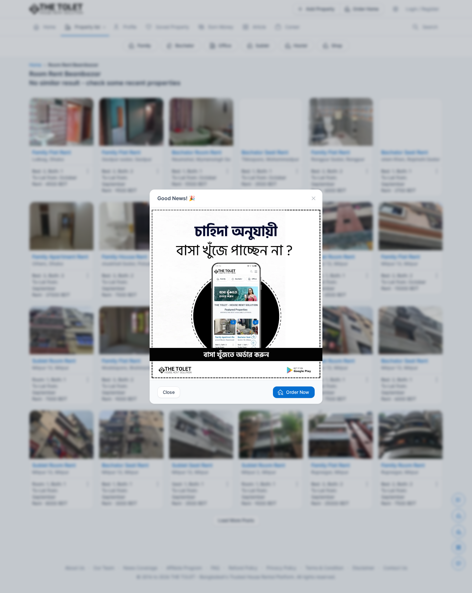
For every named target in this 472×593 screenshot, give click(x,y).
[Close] (313, 199)
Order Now (297, 392)
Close (169, 392)
